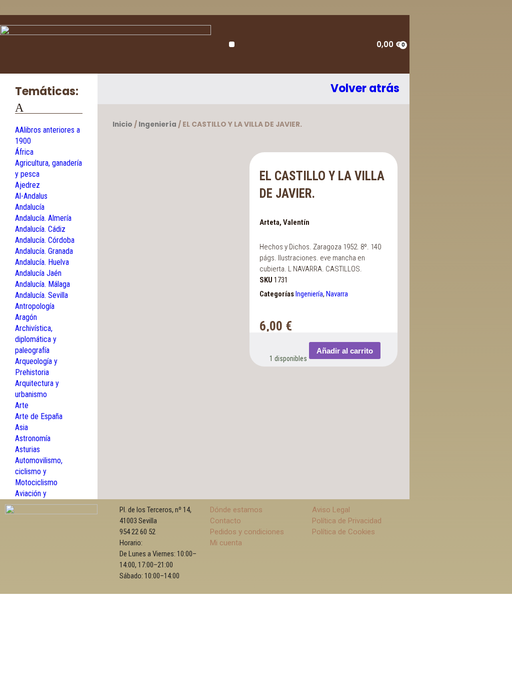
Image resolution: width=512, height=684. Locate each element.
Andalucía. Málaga (42, 284)
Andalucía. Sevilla (41, 295)
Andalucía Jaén (38, 273)
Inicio (122, 124)
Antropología (34, 306)
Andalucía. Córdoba (44, 240)
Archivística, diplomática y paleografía (35, 339)
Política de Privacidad (347, 520)
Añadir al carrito (344, 351)
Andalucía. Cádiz (40, 229)
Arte (21, 405)
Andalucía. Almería (43, 218)
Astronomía (32, 438)
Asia (21, 427)
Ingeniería (157, 124)
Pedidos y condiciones (247, 531)
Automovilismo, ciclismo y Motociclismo (38, 471)
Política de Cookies (343, 531)
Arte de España (38, 416)
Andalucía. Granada (44, 251)
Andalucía (29, 207)
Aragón (26, 317)
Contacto (225, 520)
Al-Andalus (31, 196)
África (24, 152)
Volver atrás (365, 88)
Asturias (27, 449)
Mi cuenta (226, 542)
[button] (231, 44)
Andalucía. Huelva (42, 262)
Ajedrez (27, 185)
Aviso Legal (331, 509)
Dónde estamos (236, 509)
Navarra (337, 293)
